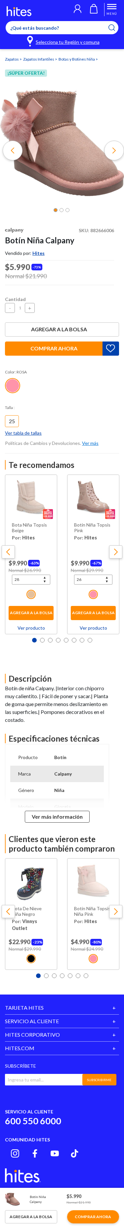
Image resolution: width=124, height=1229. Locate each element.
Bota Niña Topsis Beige (29, 527)
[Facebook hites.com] (35, 1153)
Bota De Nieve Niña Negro (27, 911)
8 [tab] (90, 640)
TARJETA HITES (24, 1007)
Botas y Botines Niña (77, 59)
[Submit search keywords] (116, 27)
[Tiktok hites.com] (74, 1153)
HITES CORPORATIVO (32, 1034)
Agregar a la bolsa (59, 329)
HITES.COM (19, 1048)
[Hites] (19, 11)
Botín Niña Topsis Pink (92, 527)
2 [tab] (42, 640)
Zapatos (12, 59)
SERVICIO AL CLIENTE (32, 1021)
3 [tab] (50, 640)
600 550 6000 (33, 1120)
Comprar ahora (53, 348)
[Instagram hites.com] (15, 1153)
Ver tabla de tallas (23, 433)
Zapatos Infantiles (39, 59)
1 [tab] (34, 640)
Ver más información (57, 816)
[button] (77, 9)
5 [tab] (66, 640)
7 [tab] (82, 640)
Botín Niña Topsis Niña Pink (92, 911)
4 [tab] (58, 640)
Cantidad (15, 299)
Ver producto (31, 628)
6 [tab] (74, 640)
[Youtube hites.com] (55, 1153)
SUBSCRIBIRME (99, 1080)
